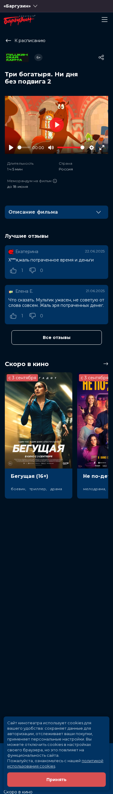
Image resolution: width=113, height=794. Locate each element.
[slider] (23, 147)
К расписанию (30, 40)
